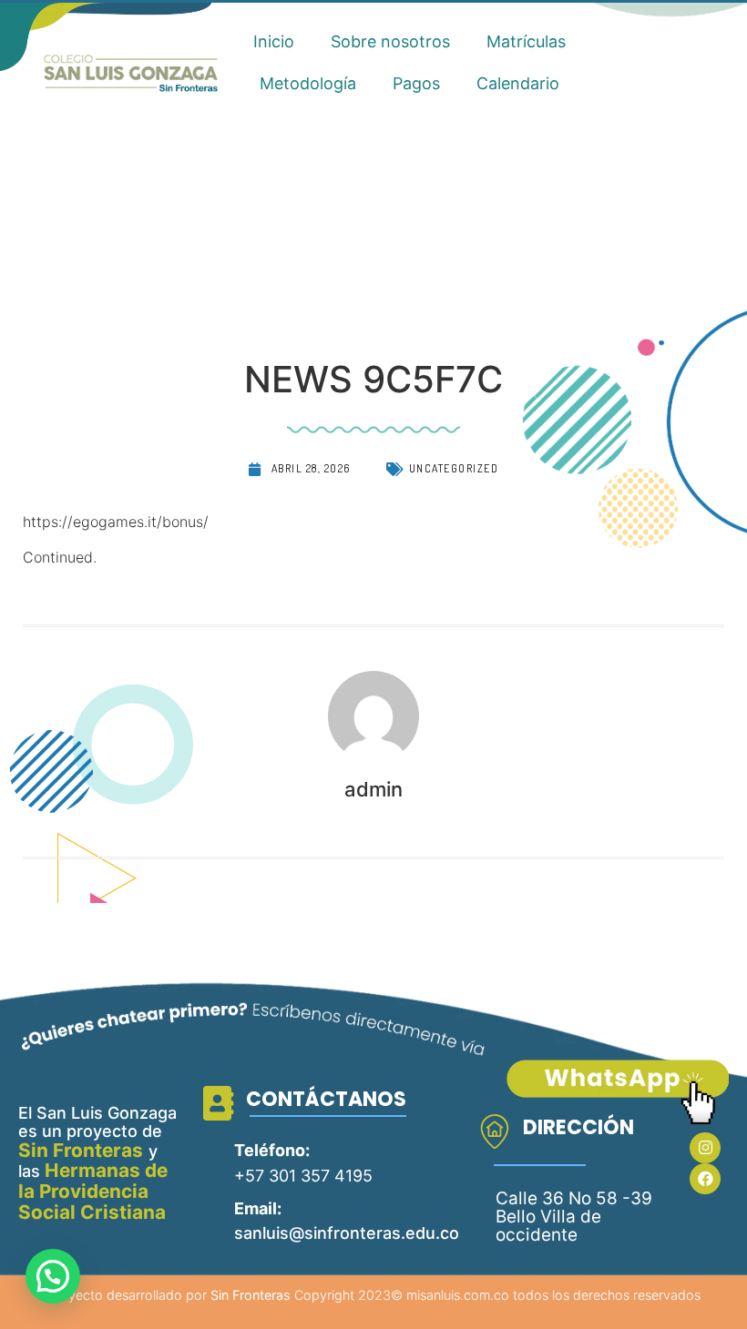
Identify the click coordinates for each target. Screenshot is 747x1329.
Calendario (517, 83)
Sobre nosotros (390, 41)
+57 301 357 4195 (303, 1175)
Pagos (416, 83)
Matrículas (526, 41)
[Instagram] (705, 1147)
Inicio (273, 41)
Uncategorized (454, 468)
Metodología (308, 83)
